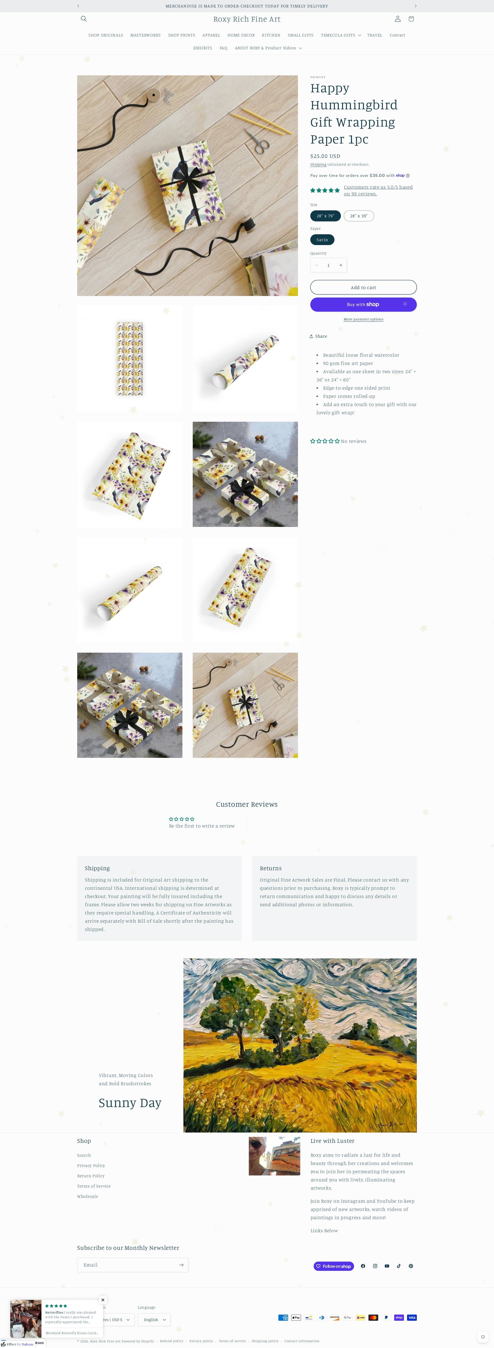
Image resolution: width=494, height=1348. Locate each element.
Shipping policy (265, 1341)
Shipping (318, 164)
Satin (322, 239)
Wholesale (87, 1196)
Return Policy (90, 1175)
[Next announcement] (415, 6)
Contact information (302, 1341)
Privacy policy (201, 1341)
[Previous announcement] (78, 6)
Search (84, 1155)
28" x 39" (359, 215)
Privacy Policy (91, 1165)
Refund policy (171, 1341)
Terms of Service (94, 1186)
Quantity (318, 252)
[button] (84, 19)
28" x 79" (325, 215)
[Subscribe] (181, 1265)
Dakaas (37, 1343)
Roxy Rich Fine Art (105, 1341)
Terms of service (232, 1341)
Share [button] (321, 336)
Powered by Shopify (138, 1341)
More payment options (364, 319)
